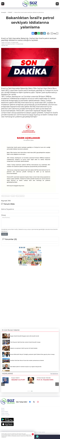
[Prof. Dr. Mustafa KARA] (31, 380)
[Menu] (57, 3)
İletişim (3, 410)
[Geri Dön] (2, 3)
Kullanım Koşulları (5, 414)
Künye (2, 408)
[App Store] (30, 424)
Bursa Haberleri (20, 196)
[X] (33, 401)
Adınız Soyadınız (7, 209)
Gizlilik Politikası (5, 413)
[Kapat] (33, 434)
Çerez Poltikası (4, 411)
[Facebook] (29, 401)
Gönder (4, 234)
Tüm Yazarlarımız (54, 373)
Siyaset (13, 196)
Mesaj (3, 215)
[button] (3, 384)
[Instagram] (37, 401)
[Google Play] (30, 419)
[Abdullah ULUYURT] (5, 380)
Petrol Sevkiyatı (6, 196)
